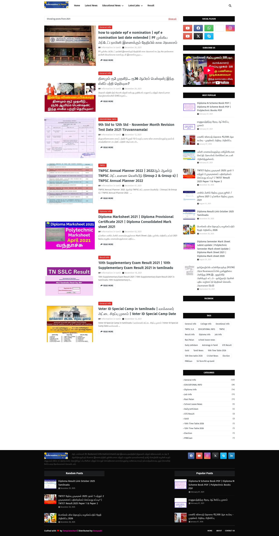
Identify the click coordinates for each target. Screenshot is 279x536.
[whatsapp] (208, 28)
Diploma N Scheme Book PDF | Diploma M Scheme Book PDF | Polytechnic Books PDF (214, 107)
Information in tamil (111, 47)
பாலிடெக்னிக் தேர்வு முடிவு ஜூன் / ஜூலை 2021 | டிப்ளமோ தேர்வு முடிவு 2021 (215, 196)
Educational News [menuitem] (111, 5)
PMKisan (188, 361)
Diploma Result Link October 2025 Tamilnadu (215, 213)
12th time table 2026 (193, 356)
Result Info (104, 257)
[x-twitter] (198, 36)
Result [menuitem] (151, 5)
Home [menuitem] (77, 5)
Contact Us (230, 531)
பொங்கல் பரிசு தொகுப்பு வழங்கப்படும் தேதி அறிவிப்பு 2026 (216, 228)
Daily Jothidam (191, 345)
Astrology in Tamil (210, 345)
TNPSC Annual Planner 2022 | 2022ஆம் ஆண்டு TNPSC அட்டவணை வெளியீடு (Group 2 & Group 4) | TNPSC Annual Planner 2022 (138, 175)
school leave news (206, 340)
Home (209, 531)
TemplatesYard (70, 531)
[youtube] (187, 28)
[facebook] (198, 28)
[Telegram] (219, 28)
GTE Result (227, 345)
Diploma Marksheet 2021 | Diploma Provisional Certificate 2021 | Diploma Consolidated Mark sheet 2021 (135, 222)
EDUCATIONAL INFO (108, 119)
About (219, 531)
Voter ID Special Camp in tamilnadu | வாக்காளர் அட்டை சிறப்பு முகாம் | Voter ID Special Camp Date (137, 311)
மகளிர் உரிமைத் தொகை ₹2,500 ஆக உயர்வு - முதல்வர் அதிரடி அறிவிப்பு (215, 138)
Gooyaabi (97, 531)
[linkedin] (231, 455)
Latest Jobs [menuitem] (134, 5)
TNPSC (102, 165)
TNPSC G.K (189, 329)
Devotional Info (222, 324)
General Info (105, 27)
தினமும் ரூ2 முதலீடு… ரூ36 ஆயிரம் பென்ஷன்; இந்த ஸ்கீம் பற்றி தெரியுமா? (136, 81)
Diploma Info (105, 211)
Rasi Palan (189, 340)
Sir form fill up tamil (205, 361)
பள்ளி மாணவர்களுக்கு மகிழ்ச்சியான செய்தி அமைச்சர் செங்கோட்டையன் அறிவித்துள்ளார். (216, 155)
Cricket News (212, 356)
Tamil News (198, 350)
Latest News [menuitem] (91, 5)
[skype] (208, 36)
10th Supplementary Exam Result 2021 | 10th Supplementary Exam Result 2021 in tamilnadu (135, 265)
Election (226, 356)
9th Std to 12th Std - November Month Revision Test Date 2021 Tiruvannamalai (136, 127)
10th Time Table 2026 (217, 350)
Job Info (218, 334)
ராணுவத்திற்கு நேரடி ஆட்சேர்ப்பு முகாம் (213, 123)
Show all (172, 19)
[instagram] (230, 28)
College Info (206, 324)
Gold (187, 350)
